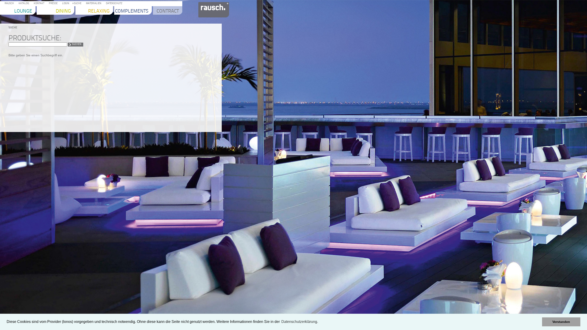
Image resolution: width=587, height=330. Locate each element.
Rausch (8, 3)
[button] (537, 322)
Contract (168, 11)
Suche (76, 3)
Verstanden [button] (561, 322)
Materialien (93, 3)
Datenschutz (113, 3)
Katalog (23, 3)
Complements (131, 11)
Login (65, 3)
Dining (63, 11)
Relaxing (99, 11)
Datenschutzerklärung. (299, 322)
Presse (52, 3)
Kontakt (38, 3)
